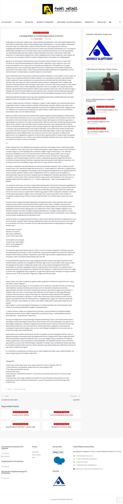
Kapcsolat (35, 452)
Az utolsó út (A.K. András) (20, 415)
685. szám (37, 32)
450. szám (17, 424)
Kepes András (38, 39)
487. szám (58, 424)
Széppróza (45, 32)
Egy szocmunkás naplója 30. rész (98, 132)
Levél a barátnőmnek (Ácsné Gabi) (61, 415)
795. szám (17, 412)
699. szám (91, 128)
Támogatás (101, 22)
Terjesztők (29, 22)
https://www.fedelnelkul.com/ (93, 469)
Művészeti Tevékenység (45, 22)
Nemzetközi (89, 22)
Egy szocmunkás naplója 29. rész (98, 121)
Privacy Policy (36, 455)
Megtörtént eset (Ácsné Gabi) (61, 427)
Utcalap (18, 22)
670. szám (100, 106)
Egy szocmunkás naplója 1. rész (107, 110)
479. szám (58, 412)
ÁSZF (33, 458)
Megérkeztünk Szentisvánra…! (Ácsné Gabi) (20, 427)
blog (106, 106)
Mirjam (112, 106)
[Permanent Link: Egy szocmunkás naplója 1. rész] (90, 110)
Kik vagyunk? (6, 22)
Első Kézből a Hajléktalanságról (69, 22)
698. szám (91, 118)
